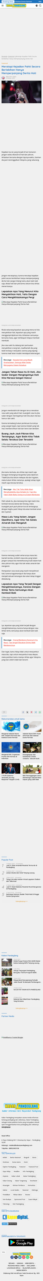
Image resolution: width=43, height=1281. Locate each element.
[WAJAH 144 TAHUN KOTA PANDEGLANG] (5, 991)
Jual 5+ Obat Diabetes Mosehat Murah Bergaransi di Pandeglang (23, 888)
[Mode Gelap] (37, 5)
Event (26, 1162)
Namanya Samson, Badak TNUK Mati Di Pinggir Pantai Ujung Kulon (22, 895)
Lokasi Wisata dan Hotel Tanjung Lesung (20, 873)
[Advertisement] (21, 31)
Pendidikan (6, 1195)
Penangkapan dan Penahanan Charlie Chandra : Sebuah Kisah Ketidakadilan (31, 757)
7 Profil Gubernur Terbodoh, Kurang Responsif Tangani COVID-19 (11, 777)
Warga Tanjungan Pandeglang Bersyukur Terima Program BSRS (25, 971)
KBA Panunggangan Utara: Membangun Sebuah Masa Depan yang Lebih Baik (32, 777)
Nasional (25, 1190)
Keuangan (6, 1185)
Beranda (4, 56)
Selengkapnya (21, 901)
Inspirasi (5, 1176)
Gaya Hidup (6, 1171)
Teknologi (6, 1204)
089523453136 (14, 1148)
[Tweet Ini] (27, 712)
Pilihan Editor (17, 1195)
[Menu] (3, 5)
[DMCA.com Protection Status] (9, 1224)
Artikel (5, 1157)
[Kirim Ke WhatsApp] (39, 712)
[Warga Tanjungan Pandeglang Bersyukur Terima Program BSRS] (7, 972)
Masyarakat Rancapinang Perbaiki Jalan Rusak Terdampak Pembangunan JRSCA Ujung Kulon (27, 981)
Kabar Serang (7, 1181)
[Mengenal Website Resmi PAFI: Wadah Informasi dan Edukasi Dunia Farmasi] (11, 726)
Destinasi (6, 1162)
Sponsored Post (19, 1199)
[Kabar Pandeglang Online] (15, 5)
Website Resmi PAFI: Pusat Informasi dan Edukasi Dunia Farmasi (32, 735)
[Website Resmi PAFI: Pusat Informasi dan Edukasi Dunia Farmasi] (32, 726)
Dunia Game (16, 1162)
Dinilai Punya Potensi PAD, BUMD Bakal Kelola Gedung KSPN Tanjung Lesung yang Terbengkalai (27, 962)
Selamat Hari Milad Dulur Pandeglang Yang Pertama (26, 1000)
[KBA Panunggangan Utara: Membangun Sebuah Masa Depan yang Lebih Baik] (32, 768)
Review (27, 1195)
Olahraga (35, 1190)
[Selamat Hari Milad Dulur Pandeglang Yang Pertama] (5, 1001)
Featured (11, 56)
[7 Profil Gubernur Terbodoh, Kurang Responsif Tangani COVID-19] (11, 768)
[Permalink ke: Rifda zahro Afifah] (3, 77)
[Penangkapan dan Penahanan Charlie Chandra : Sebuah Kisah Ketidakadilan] (32, 747)
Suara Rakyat (32, 1199)
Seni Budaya (7, 1199)
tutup (3, 1252)
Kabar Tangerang (21, 1181)
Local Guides (15, 1190)
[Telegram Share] (35, 712)
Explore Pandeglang (9, 1167)
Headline (17, 1171)
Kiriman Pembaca (19, 1185)
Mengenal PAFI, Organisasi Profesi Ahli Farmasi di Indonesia (11, 756)
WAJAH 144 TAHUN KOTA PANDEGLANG (27, 990)
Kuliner (5, 1190)
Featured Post (33, 1167)
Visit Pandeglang (18, 1204)
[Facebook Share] (23, 712)
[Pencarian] (40, 5)
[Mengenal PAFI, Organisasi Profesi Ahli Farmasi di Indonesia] (11, 747)
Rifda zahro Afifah (11, 77)
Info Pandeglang (28, 1171)
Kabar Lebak (15, 1176)
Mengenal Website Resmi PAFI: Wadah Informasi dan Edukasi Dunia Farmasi (11, 735)
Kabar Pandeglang (29, 1176)
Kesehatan (33, 1181)
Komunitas (31, 1185)
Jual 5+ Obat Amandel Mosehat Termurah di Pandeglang (21, 866)
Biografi (26, 1157)
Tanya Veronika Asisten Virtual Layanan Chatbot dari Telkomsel (23, 880)
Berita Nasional (15, 1157)
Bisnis (34, 1157)
